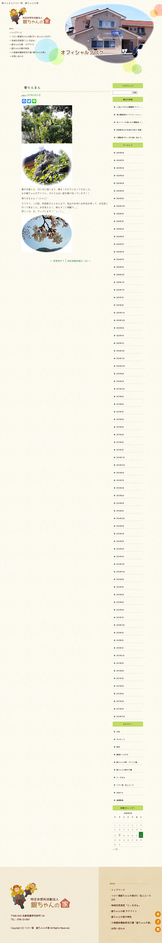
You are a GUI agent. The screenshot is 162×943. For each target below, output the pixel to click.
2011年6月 (120, 686)
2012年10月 (120, 625)
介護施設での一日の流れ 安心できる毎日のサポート (129, 137)
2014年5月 (120, 541)
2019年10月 (120, 366)
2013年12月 (120, 564)
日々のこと (120, 739)
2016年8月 (120, 472)
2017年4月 (120, 434)
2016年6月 (120, 488)
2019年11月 (120, 358)
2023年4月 (120, 267)
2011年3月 (120, 709)
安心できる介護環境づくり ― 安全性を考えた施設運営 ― (130, 107)
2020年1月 (120, 343)
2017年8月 (120, 404)
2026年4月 (120, 183)
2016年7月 (120, 480)
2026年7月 (120, 160)
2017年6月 (120, 419)
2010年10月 (120, 716)
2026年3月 (120, 191)
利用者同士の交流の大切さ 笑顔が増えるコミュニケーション (129, 130)
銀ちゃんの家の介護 (124, 770)
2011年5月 (120, 693)
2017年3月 (120, 442)
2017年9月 (120, 396)
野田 (118, 747)
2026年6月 (120, 168)
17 (119, 834)
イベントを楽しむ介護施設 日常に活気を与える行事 (130, 122)
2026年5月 (120, 175)
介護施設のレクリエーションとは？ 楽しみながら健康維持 (130, 114)
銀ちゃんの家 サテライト (30, 44)
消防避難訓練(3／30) (78, 260)
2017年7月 (120, 411)
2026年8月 (120, 152)
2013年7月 (120, 587)
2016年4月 (120, 503)
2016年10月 (120, 465)
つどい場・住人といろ (125, 785)
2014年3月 (120, 549)
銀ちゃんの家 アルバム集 (126, 762)
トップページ (30, 33)
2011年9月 (120, 663)
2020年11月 (120, 312)
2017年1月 (120, 450)
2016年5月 (120, 495)
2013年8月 (120, 579)
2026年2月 (120, 198)
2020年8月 (120, 328)
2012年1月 (120, 648)
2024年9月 (120, 236)
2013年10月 (120, 571)
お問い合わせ (30, 56)
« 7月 (115, 849)
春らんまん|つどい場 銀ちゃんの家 (20, 3)
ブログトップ (127, 85)
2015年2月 (120, 511)
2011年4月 (120, 701)
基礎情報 (119, 800)
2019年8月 (120, 373)
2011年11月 (120, 655)
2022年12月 (120, 274)
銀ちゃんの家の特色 (30, 48)
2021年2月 (120, 305)
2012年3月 (120, 632)
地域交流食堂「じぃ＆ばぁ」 (30, 40)
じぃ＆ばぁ (120, 777)
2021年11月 (120, 290)
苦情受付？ (57, 260)
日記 (118, 731)
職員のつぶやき (122, 754)
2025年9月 (120, 213)
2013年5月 (120, 602)
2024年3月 (120, 259)
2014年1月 (120, 556)
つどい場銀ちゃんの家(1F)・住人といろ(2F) (30, 36)
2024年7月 (120, 244)
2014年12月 (120, 518)
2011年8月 (120, 671)
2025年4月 (120, 229)
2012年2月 (120, 640)
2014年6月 (120, 533)
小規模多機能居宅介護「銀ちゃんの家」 (30, 52)
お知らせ (119, 792)
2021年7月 (120, 297)
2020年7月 (120, 335)
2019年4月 (120, 381)
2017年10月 (120, 389)
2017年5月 (120, 427)
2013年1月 (120, 617)
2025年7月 (120, 221)
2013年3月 (120, 610)
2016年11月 (120, 457)
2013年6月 (120, 594)
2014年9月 (120, 526)
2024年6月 (120, 252)
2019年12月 (120, 351)
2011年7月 (120, 678)
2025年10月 (120, 206)
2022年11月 (120, 282)
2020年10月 (120, 320)
